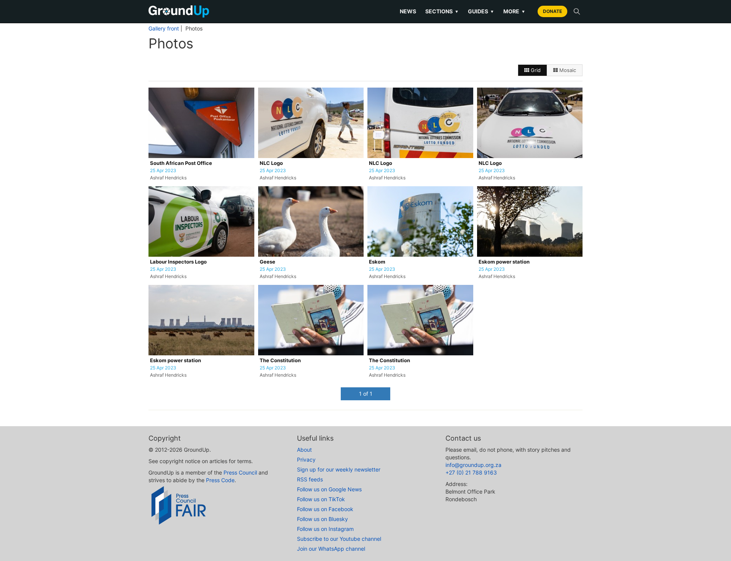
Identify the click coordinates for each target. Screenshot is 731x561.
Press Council (240, 472)
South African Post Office (181, 163)
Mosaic (567, 70)
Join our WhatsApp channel (331, 548)
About (304, 449)
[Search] (577, 11)
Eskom (377, 262)
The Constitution (280, 360)
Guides (481, 11)
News (408, 11)
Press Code (220, 480)
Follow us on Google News (329, 489)
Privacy (306, 459)
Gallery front (163, 29)
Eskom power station (504, 262)
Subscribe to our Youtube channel (339, 538)
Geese (267, 262)
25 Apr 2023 (163, 170)
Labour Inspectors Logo (178, 262)
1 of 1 (365, 393)
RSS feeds (310, 479)
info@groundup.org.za (473, 465)
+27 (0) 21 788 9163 (471, 472)
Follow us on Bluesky (322, 519)
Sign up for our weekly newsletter (338, 469)
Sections (442, 11)
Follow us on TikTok (321, 499)
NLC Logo (271, 163)
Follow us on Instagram (325, 529)
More (514, 11)
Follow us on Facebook (325, 509)
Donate (552, 11)
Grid (535, 70)
